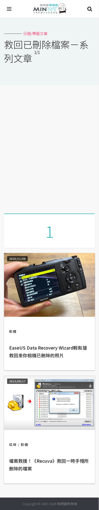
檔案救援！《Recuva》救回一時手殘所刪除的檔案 (49, 465)
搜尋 (89, 9)
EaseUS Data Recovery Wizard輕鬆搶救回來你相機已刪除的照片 (48, 351)
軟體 (13, 331)
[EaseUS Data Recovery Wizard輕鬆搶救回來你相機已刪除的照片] (49, 315)
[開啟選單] (9, 9)
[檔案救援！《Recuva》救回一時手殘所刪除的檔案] (49, 428)
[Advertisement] (49, 147)
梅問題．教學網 (49, 9)
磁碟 (13, 444)
